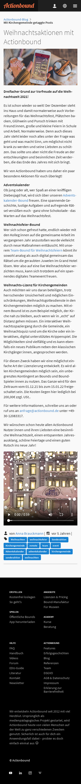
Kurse (47, 622)
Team (47, 668)
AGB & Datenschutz (57, 678)
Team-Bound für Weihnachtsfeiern (36, 250)
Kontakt (14, 678)
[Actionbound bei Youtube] (10, 773)
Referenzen (51, 663)
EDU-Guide (16, 668)
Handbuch (16, 653)
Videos (13, 658)
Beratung (50, 627)
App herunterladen (22, 622)
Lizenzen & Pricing (56, 597)
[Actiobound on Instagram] (30, 773)
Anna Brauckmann (29, 533)
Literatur (15, 673)
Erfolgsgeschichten (56, 653)
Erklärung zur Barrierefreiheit (54, 689)
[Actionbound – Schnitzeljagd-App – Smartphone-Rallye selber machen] (19, 6)
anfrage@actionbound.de (39, 410)
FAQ (12, 648)
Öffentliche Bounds (22, 617)
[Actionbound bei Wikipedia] (40, 773)
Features (49, 648)
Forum (13, 663)
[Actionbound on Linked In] (20, 773)
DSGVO (48, 673)
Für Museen (51, 607)
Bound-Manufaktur (56, 602)
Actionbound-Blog (16, 19)
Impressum (51, 683)
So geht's (15, 602)
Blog (47, 658)
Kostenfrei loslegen (22, 597)
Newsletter (16, 683)
